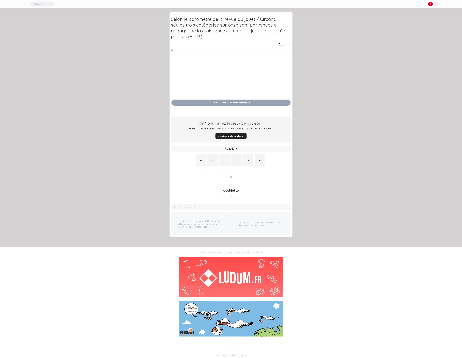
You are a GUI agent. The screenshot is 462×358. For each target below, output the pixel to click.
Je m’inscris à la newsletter (231, 136)
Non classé (175, 15)
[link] (288, 43)
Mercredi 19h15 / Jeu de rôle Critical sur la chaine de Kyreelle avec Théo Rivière (260, 224)
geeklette (231, 190)
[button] (25, 4)
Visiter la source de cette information (232, 103)
